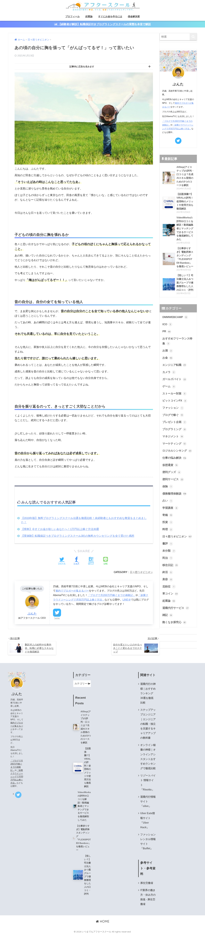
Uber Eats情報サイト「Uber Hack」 (147, 820)
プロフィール (72, 16)
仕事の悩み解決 (174, 457)
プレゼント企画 (173, 422)
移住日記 (170, 565)
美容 (167, 579)
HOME (104, 921)
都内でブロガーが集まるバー (72, 590)
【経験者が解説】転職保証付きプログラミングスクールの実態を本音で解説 (104, 24)
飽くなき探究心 (174, 622)
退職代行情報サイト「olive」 (148, 801)
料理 (167, 529)
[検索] (193, 36)
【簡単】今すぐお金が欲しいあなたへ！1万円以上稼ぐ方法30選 (60, 529)
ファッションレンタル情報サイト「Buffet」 (148, 841)
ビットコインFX (174, 400)
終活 (167, 572)
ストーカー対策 (173, 393)
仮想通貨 (169, 465)
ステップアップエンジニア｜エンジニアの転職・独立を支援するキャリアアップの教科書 (148, 723)
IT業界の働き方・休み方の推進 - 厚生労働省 (148, 897)
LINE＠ (127, 599)
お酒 (167, 350)
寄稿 (167, 515)
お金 (167, 357)
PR (166, 331)
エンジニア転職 (174, 364)
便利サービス (172, 479)
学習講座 (169, 507)
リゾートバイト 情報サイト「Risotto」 (148, 782)
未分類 (168, 550)
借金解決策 (134, 16)
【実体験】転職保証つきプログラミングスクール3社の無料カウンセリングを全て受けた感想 (77, 535)
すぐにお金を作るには (110, 16)
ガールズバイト (174, 379)
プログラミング (174, 429)
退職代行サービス (175, 607)
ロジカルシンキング (176, 450)
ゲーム (168, 386)
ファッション (172, 407)
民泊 (166, 557)
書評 (166, 543)
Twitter (57, 618)
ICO (166, 324)
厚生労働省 (146, 883)
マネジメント (172, 436)
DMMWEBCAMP (174, 317)
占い (166, 500)
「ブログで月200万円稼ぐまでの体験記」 (111, 595)
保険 (166, 486)
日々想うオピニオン (141, 572)
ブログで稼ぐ (172, 414)
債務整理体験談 (174, 493)
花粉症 (168, 586)
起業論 (89, 16)
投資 (166, 522)
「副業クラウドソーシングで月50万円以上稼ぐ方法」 (16, 776)
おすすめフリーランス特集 (177, 341)
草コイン (170, 593)
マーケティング (174, 443)
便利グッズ (171, 472)
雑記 (167, 615)
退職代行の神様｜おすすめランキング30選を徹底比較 (148, 693)
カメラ (168, 372)
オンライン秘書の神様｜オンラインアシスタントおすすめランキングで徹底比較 (148, 757)
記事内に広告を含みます (82, 66)
